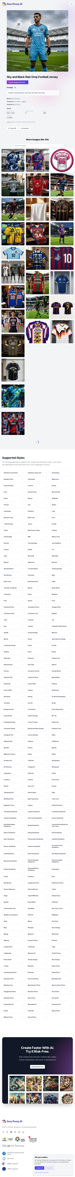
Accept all (39, 1168)
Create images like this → (17, 82)
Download (25, 128)
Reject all (49, 1168)
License (9, 122)
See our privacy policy (41, 1172)
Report (24, 101)
